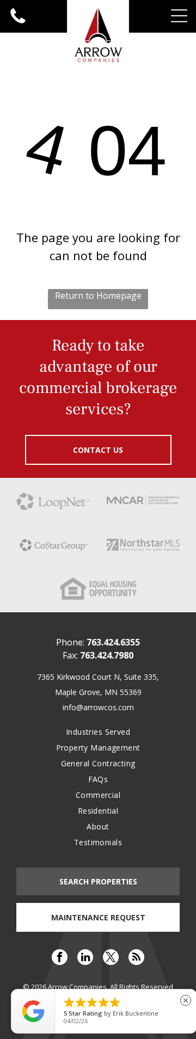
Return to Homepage (98, 296)
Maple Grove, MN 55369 (98, 692)
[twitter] (111, 958)
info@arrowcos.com (98, 707)
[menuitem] (97, 732)
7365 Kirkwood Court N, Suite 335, (98, 677)
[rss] (136, 958)
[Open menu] (179, 16)
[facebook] (60, 958)
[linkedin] (85, 958)
